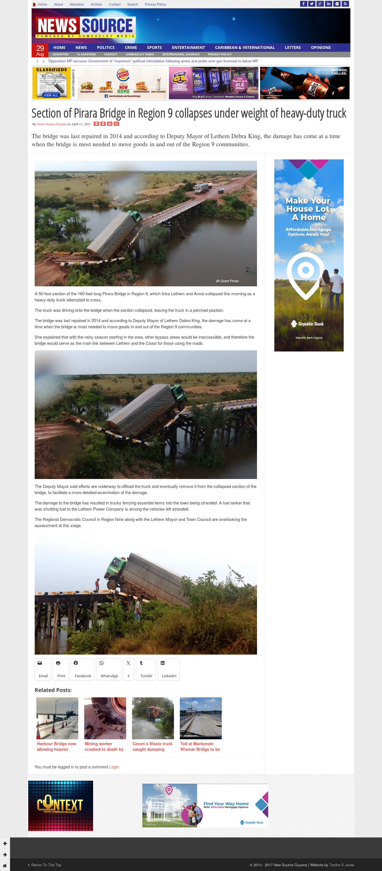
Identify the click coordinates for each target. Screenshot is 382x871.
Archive (96, 4)
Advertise (77, 4)
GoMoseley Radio (140, 54)
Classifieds (86, 54)
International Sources (181, 54)
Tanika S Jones (342, 864)
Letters (293, 47)
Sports (154, 47)
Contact (115, 4)
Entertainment (188, 47)
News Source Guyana (51, 124)
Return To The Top (44, 864)
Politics (106, 47)
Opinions (321, 47)
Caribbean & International (245, 47)
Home (41, 4)
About (58, 4)
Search (132, 4)
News (81, 47)
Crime (131, 47)
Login (114, 766)
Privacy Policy (155, 4)
